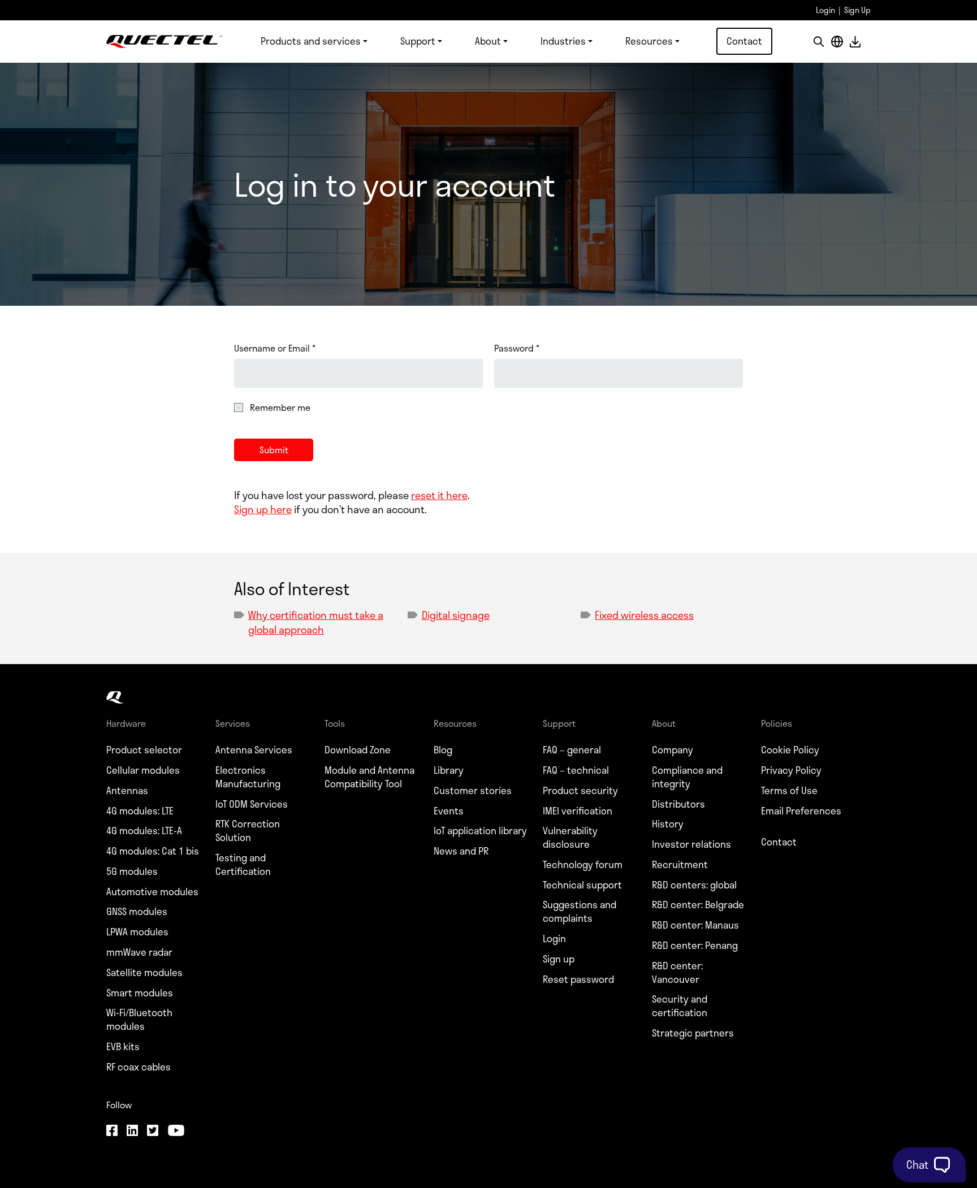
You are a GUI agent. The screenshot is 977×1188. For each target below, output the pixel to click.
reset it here (439, 495)
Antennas (127, 790)
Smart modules (139, 993)
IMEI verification (577, 811)
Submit (274, 450)
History (668, 824)
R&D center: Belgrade (698, 905)
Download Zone (358, 750)
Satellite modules (144, 972)
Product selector (144, 750)
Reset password (578, 979)
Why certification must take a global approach (315, 622)
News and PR (461, 851)
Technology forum (582, 865)
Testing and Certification (243, 864)
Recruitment (680, 865)
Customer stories (473, 790)
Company (672, 750)
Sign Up (857, 10)
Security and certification (679, 1006)
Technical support (582, 885)
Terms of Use (789, 790)
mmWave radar (139, 952)
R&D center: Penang (695, 945)
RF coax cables (138, 1067)
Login (825, 10)
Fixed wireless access (644, 615)
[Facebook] (112, 1131)
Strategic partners (693, 1033)
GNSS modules (136, 911)
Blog (443, 750)
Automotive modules (152, 892)
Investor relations (691, 844)
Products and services (311, 40)
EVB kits (123, 1046)
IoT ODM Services (251, 804)
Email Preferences (801, 811)
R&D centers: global (694, 885)
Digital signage (456, 615)
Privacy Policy (791, 770)
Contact (744, 40)
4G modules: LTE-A (144, 831)
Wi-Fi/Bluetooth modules (139, 1019)
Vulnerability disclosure (570, 837)
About (488, 40)
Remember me (280, 407)
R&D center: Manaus (695, 925)
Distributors (678, 804)
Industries (563, 40)
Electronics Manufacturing (247, 777)
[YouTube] (175, 1131)
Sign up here (263, 509)
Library (449, 770)
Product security (580, 790)
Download (855, 41)
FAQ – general (572, 750)
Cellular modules (143, 770)
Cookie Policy (790, 750)
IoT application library (480, 831)
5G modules (132, 871)
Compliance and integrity (687, 777)
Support (417, 40)
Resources (649, 40)
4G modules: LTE (140, 811)
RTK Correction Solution (247, 830)
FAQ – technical (576, 770)
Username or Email (274, 348)
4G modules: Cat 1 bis (152, 851)
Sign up (558, 959)
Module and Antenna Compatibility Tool (369, 777)
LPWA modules (137, 932)
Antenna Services (253, 750)
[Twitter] (152, 1131)
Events (449, 811)
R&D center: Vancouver (677, 972)
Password (516, 348)
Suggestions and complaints (579, 911)
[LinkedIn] (132, 1131)
